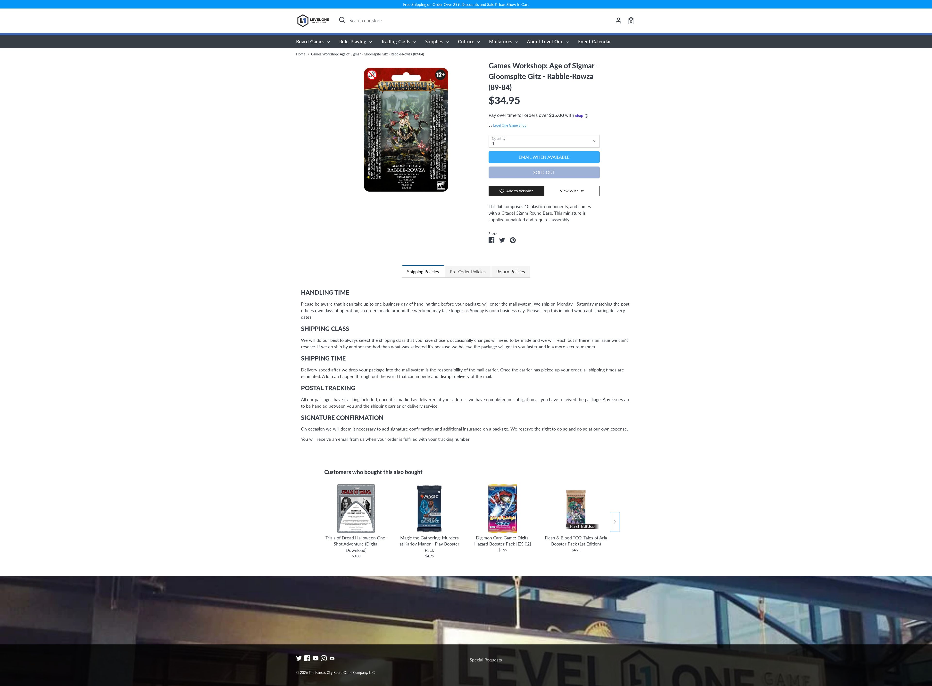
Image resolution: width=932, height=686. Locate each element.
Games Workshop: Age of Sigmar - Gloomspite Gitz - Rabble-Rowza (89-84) (367, 54)
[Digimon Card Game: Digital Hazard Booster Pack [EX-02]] (502, 508)
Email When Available (544, 157)
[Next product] (615, 522)
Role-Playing (353, 41)
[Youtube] (315, 658)
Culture (467, 41)
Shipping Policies (423, 271)
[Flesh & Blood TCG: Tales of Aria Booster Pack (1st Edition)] (575, 508)
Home (300, 54)
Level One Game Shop (509, 125)
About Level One (546, 41)
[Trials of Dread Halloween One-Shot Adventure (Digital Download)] (356, 508)
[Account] (618, 21)
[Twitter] (299, 658)
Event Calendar (594, 41)
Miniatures (501, 41)
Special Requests (486, 659)
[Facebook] (307, 658)
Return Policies (510, 271)
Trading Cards (396, 41)
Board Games (311, 41)
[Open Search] (342, 20)
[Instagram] (324, 658)
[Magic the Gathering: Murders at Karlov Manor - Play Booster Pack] (429, 508)
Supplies (435, 41)
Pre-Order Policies (468, 271)
